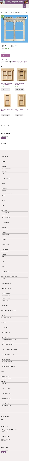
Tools (3, 200)
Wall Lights (4, 334)
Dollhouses (3, 239)
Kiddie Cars (4, 320)
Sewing (3, 195)
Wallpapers (3, 381)
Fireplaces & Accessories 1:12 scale (9, 349)
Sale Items (3, 145)
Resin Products (5, 229)
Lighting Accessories (6, 332)
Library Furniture (6, 295)
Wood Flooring (5, 273)
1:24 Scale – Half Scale (6, 388)
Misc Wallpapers (5, 403)
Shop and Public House (7, 364)
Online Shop (3, 420)
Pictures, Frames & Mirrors (7, 193)
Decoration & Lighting (5, 439)
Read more (19, 115)
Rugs (3, 268)
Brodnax (4, 383)
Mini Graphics (5, 400)
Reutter (2, 371)
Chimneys (4, 256)
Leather (3, 315)
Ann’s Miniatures (5, 212)
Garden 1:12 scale (6, 347)
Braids (3, 312)
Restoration (3, 440)
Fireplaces (4, 254)
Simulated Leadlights (5, 376)
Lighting (2, 325)
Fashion (3, 173)
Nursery (4, 190)
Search (3, 137)
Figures (2, 246)
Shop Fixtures (5, 305)
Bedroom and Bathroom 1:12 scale (9, 339)
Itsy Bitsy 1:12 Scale (7, 393)
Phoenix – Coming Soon (6, 337)
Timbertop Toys (5, 244)
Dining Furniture (5, 285)
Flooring (3, 261)
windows (26, 62)
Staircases (4, 232)
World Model (4, 408)
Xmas (3, 205)
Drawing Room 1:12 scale (7, 344)
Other (3, 207)
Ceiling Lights (5, 327)
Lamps (3, 329)
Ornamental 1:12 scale (7, 361)
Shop (3, 198)
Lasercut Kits (3, 322)
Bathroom (4, 163)
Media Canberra (9, 457)
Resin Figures (5, 249)
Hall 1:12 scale (5, 351)
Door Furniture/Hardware (8, 342)
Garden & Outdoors (6, 288)
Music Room (4, 188)
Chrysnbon (4, 171)
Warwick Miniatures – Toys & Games (9, 369)
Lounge (3, 185)
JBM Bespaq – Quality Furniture (8, 290)
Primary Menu (27, 6)
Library (3, 183)
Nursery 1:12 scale (6, 359)
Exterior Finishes (5, 222)
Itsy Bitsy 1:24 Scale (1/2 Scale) (9, 395)
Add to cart (5, 55)
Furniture (3, 278)
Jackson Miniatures (6, 398)
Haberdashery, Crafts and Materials (8, 310)
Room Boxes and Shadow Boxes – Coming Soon (11, 373)
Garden (3, 176)
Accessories (3, 161)
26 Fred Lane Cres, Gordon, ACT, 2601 (9, 429)
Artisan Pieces (4, 210)
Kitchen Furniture (6, 293)
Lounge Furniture (6, 298)
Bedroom (4, 166)
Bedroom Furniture (6, 283)
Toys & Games (5, 202)
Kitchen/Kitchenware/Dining (8, 354)
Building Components (5, 217)
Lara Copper (4, 215)
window (21, 62)
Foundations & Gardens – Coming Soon (9, 276)
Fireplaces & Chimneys (5, 251)
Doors (3, 220)
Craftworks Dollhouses (7, 242)
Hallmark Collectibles (6, 317)
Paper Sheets (4, 266)
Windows (8, 62)
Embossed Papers (5, 386)
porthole (17, 62)
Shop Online (3, 154)
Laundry (4, 180)
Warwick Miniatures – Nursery (8, 366)
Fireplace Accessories (6, 259)
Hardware (4, 224)
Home (2, 12)
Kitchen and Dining (6, 178)
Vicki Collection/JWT (6, 405)
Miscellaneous (5, 356)
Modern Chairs (5, 300)
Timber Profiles (5, 234)
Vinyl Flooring (5, 271)
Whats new (3, 421)
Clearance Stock (7, 12)
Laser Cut (4, 227)
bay (14, 62)
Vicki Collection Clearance (17, 12)
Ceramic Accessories (6, 168)
